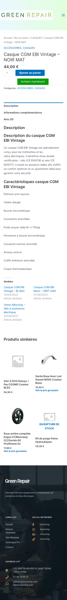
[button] (46, 390)
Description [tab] (11, 105)
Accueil (8, 37)
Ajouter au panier (30, 72)
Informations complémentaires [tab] (23, 112)
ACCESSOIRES (12, 47)
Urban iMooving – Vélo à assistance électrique (14, 308)
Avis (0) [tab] (9, 119)
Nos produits (21, 37)
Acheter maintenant (33, 81)
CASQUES (36, 37)
